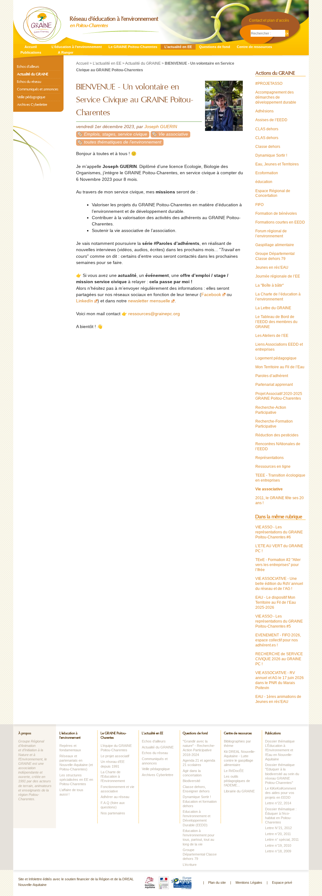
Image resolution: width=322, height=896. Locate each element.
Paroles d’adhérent (271, 376)
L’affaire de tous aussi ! (71, 792)
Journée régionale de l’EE (277, 276)
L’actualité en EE (178, 47)
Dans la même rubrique (278, 517)
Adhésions (264, 111)
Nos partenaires (113, 813)
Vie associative (173, 134)
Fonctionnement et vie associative (117, 789)
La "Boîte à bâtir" (269, 285)
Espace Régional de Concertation (272, 193)
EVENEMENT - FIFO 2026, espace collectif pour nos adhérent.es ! (278, 640)
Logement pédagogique (276, 358)
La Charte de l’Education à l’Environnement (113, 776)
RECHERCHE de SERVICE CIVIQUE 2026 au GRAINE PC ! (279, 659)
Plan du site (217, 882)
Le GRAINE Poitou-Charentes (132, 47)
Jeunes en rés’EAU (271, 267)
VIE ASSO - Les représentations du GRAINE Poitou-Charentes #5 (279, 621)
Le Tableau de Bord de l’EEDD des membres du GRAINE (276, 322)
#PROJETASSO (268, 83)
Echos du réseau (29, 81)
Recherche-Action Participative (270, 410)
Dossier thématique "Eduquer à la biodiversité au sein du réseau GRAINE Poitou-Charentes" (282, 774)
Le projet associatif (115, 756)
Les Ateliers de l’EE (271, 335)
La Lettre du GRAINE (273, 308)
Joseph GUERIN (160, 126)
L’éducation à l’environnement (77, 47)
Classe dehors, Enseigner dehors (196, 789)
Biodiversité (191, 781)
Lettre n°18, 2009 (278, 851)
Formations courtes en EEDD (280, 222)
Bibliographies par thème (237, 743)
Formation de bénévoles (276, 213)
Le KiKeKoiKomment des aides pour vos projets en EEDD (280, 792)
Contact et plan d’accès (269, 20)
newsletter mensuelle (149, 301)
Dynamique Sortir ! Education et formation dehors (200, 801)
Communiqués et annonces (37, 89)
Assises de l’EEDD (271, 120)
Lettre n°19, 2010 (278, 845)
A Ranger (65, 52)
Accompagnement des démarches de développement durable (275, 97)
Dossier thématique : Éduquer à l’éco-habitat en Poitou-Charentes (281, 815)
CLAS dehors (266, 129)
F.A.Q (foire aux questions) (113, 805)
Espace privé (282, 882)
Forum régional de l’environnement (271, 233)
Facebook (211, 294)
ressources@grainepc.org (154, 313)
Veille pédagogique (31, 97)
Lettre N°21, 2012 (278, 828)
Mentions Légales (249, 882)
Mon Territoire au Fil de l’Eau (279, 367)
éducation (263, 182)
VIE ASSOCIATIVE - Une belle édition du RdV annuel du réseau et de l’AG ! (279, 583)
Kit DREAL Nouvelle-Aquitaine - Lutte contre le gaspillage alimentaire (239, 758)
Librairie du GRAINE (239, 791)
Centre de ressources (254, 47)
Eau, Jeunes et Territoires (277, 164)
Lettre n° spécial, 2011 (282, 839)
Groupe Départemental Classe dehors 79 (275, 256)
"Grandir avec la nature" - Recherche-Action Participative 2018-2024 (199, 747)
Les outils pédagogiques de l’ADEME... (237, 781)
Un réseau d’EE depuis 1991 (113, 764)
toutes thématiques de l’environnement (122, 142)
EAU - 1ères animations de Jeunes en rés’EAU (278, 699)
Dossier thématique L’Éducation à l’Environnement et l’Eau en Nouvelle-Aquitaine (280, 750)
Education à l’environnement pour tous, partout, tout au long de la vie (198, 837)
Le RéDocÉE (234, 771)
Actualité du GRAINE (143, 63)
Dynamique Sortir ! (271, 155)
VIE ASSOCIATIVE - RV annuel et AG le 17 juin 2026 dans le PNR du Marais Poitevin (279, 680)
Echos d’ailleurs (28, 66)
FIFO (259, 204)
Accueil (31, 47)
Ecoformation (266, 173)
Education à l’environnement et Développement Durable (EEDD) (196, 818)
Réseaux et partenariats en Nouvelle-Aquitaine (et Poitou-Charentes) (76, 762)
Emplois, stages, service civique (115, 134)
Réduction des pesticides (276, 435)
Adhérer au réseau (115, 797)
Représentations (269, 458)
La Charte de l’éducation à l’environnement (278, 296)
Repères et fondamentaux (70, 748)
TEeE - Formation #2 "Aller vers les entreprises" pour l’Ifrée (278, 565)
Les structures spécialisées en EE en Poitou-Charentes (76, 779)
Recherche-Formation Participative (274, 424)
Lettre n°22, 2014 (278, 803)
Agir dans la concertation (192, 773)
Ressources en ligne (273, 466)
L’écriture (190, 864)
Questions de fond (214, 47)
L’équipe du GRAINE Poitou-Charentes (116, 748)
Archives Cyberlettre (32, 104)
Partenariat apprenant (274, 384)
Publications (30, 52)
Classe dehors (267, 146)
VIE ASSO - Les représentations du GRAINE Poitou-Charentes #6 (279, 532)
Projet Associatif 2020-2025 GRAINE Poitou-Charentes (278, 396)
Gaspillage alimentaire (274, 245)
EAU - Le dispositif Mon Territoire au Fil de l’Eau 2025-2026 (275, 602)
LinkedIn (84, 301)
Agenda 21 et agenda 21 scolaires (199, 762)
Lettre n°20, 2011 (278, 834)
